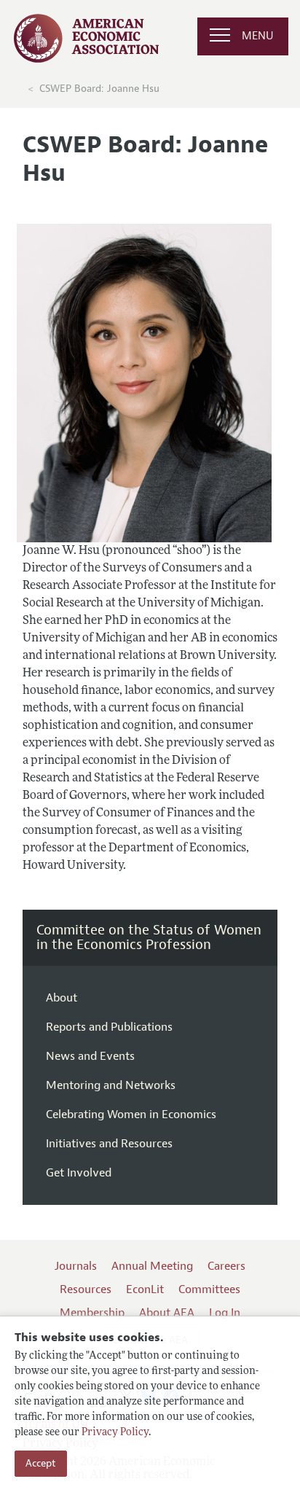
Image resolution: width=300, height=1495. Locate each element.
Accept (40, 1463)
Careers (226, 1266)
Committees (209, 1289)
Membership (92, 1312)
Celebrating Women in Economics (131, 1114)
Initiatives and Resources (109, 1143)
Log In (224, 1312)
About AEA (166, 1312)
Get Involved (78, 1173)
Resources (85, 1289)
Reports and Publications (109, 1027)
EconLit (145, 1289)
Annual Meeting (152, 1266)
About (61, 998)
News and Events (90, 1056)
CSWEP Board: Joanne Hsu (99, 88)
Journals (76, 1266)
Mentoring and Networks (110, 1085)
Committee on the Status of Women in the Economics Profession (148, 937)
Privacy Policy (115, 1432)
